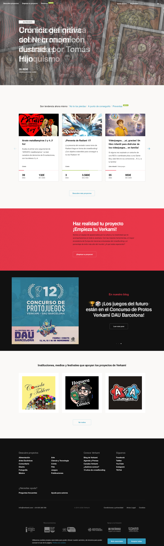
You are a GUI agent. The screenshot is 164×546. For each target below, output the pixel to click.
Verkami (82, 3)
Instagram (120, 467)
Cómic (54, 463)
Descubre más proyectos (82, 193)
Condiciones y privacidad (113, 507)
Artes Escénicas (26, 460)
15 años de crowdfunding (94, 470)
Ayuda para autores (59, 493)
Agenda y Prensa (91, 460)
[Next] (153, 46)
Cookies (142, 507)
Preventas (117, 106)
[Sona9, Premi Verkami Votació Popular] (134, 530)
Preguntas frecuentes (28, 493)
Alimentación (24, 457)
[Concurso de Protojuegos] (95, 530)
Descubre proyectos (11, 3)
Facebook (120, 457)
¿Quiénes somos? (91, 467)
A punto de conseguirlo (99, 106)
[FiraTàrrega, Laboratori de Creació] (114, 530)
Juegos (54, 470)
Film (53, 467)
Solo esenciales (117, 541)
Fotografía (23, 470)
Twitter (119, 460)
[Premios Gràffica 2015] (30, 530)
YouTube (120, 463)
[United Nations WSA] (69, 530)
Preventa (44, 3)
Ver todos (82, 422)
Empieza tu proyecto (30, 3)
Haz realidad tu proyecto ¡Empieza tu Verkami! (98, 226)
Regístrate (134, 3)
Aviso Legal (131, 507)
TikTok (119, 470)
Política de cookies (59, 543)
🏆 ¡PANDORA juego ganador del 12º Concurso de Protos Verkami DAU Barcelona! (119, 309)
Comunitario (24, 463)
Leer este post (118, 326)
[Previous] (10, 46)
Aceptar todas (136, 541)
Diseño (22, 467)
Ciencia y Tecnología (60, 460)
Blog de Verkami (91, 457)
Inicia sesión (122, 3)
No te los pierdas (78, 106)
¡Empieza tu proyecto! (84, 254)
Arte (53, 457)
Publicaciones (57, 473)
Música (22, 473)
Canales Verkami (91, 463)
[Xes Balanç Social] (49, 530)
